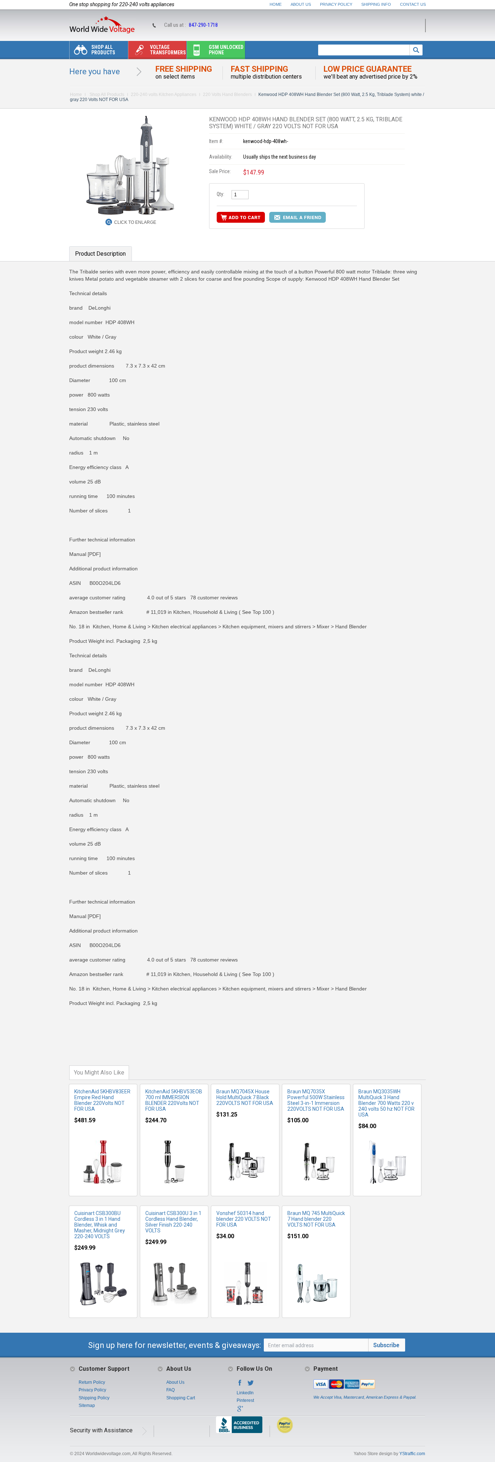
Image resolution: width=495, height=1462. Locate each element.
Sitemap (87, 1405)
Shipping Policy (94, 1397)
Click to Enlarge (135, 222)
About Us (301, 4)
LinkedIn (245, 1392)
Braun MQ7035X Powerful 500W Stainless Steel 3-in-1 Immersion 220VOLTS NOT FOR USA (316, 1100)
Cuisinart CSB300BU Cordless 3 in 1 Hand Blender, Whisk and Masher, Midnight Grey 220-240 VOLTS (99, 1224)
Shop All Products (103, 49)
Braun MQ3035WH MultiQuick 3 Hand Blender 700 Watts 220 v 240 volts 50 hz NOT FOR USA (386, 1103)
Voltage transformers (168, 49)
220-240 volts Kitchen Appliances (163, 94)
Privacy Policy (336, 4)
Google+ (240, 1411)
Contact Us (413, 4)
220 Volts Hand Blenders (227, 94)
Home (276, 4)
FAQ (170, 1389)
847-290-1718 (203, 25)
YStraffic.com (412, 1453)
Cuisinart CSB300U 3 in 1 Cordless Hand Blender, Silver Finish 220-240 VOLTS (173, 1221)
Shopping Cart (180, 1397)
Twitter (251, 1385)
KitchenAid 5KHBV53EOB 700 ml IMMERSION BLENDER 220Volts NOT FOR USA (173, 1100)
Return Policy (92, 1382)
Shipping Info (376, 4)
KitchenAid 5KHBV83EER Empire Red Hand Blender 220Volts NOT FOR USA (102, 1100)
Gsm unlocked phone (226, 49)
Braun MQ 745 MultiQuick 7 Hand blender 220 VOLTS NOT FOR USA (316, 1219)
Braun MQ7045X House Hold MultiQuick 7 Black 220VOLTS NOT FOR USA (244, 1097)
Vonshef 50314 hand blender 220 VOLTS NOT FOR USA (243, 1219)
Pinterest (245, 1400)
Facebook (240, 1385)
